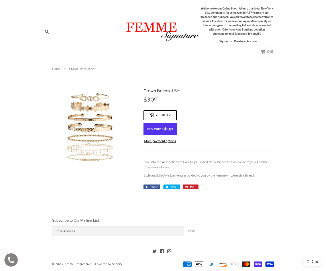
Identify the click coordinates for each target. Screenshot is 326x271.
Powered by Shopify (108, 264)
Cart (270, 52)
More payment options (160, 141)
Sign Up (191, 231)
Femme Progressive (77, 264)
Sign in (223, 41)
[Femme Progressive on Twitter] (154, 252)
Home (56, 69)
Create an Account (246, 41)
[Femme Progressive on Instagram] (169, 252)
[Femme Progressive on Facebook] (162, 252)
